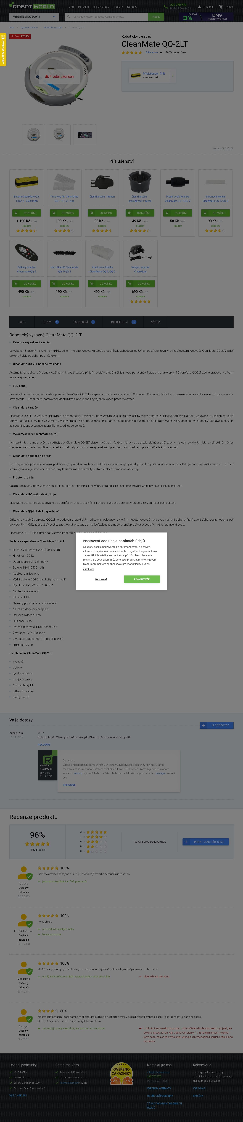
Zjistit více (88, 569)
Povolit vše (142, 579)
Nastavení (101, 579)
